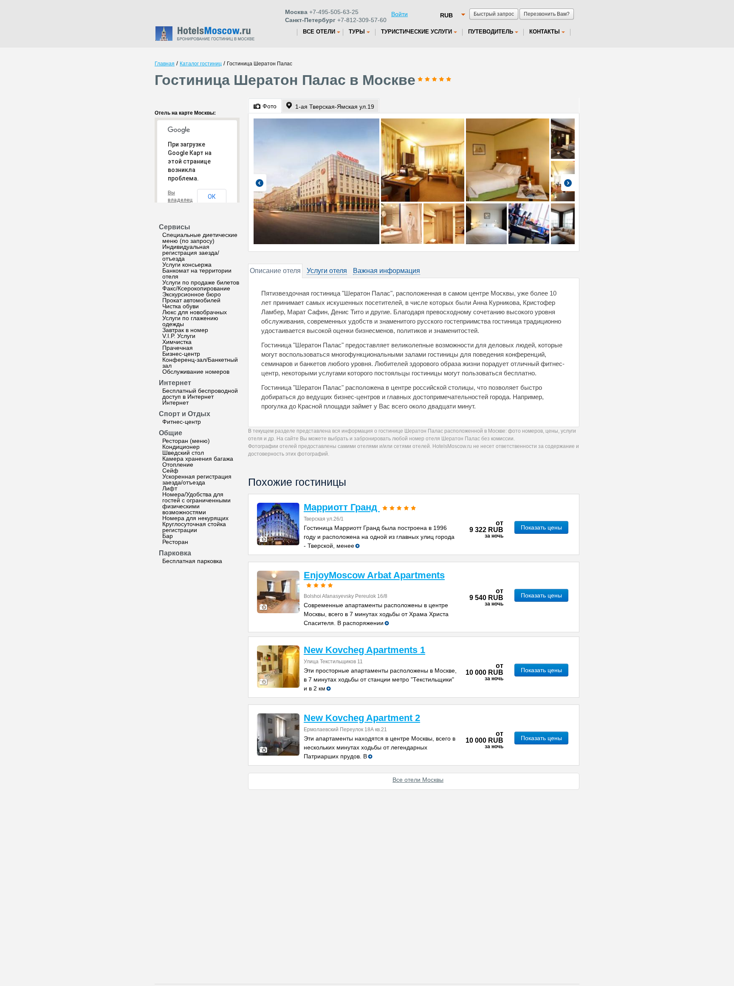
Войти (399, 14)
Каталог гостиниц (201, 64)
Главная (165, 64)
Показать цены (541, 527)
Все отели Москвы (417, 779)
